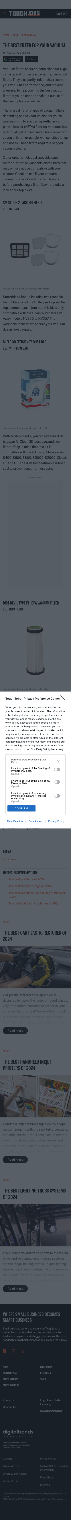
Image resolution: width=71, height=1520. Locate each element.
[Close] (63, 698)
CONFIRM (21, 808)
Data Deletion (15, 821)
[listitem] (35, 760)
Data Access (35, 821)
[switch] (57, 769)
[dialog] (35, 760)
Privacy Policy (56, 821)
